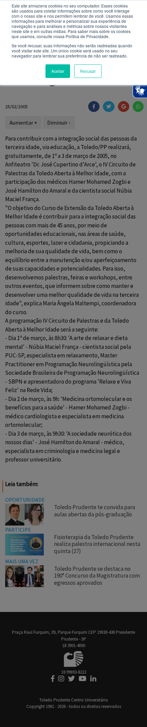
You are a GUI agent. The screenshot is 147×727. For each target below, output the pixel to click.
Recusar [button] (88, 71)
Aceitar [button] (57, 71)
